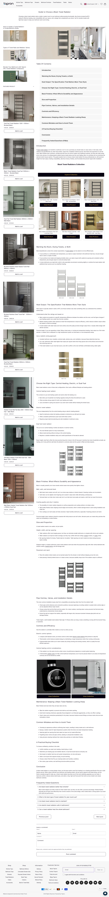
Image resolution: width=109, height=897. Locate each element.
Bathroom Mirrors (24, 869)
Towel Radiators (9, 877)
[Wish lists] (101, 4)
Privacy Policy (38, 871)
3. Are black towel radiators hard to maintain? (52, 801)
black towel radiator (42, 149)
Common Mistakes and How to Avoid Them (57, 123)
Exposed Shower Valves (24, 874)
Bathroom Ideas (53, 880)
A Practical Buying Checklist (52, 129)
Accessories (9, 882)
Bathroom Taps (9, 871)
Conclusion (46, 135)
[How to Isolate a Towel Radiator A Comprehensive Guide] (15, 35)
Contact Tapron (53, 871)
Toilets (9, 879)
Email (73, 829)
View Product (48, 205)
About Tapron (53, 868)
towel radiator (69, 251)
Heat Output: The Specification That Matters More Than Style (64, 82)
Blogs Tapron (53, 877)
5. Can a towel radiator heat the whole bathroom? (54, 809)
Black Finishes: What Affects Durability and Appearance (62, 94)
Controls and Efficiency (50, 111)
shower (86, 535)
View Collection (53, 696)
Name (38, 829)
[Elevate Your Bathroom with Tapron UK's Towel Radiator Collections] (15, 76)
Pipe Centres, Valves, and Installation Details (58, 105)
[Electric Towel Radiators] (88, 677)
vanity (96, 535)
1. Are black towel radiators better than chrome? (53, 787)
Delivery (39, 869)
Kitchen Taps (9, 869)
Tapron (63, 893)
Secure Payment (38, 877)
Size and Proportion (49, 99)
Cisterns (24, 879)
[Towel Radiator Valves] (54, 677)
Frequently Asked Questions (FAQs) (55, 141)
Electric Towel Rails (24, 882)
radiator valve (51, 653)
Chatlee (105, 888)
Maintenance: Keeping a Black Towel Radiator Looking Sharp (64, 117)
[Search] (81, 4)
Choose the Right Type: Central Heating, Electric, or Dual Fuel (64, 88)
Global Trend (24, 893)
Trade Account (53, 874)
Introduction (46, 70)
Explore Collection (71, 175)
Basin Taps (24, 877)
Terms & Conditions (53, 882)
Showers (9, 874)
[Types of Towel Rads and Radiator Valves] (15, 55)
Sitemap (39, 882)
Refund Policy (38, 879)
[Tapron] (8, 4)
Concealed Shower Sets (24, 871)
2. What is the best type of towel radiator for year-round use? (57, 797)
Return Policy (38, 874)
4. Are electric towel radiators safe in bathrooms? (53, 805)
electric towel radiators (79, 636)
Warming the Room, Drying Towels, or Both (57, 76)
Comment (39, 836)
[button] (105, 4)
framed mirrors (49, 546)
